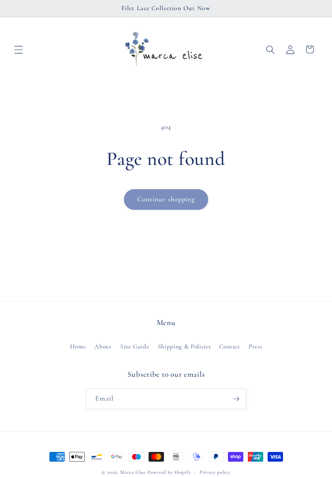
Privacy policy (215, 472)
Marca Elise (133, 472)
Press (255, 346)
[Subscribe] (236, 398)
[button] (18, 49)
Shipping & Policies (184, 346)
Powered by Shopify (169, 472)
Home (78, 346)
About (102, 346)
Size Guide (134, 346)
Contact (229, 346)
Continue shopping (166, 199)
